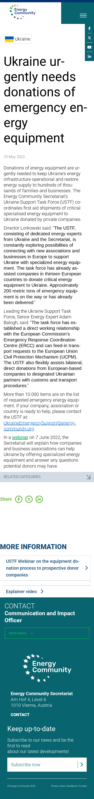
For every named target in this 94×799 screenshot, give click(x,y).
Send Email (18, 633)
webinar (20, 437)
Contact (20, 714)
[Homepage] (29, 12)
